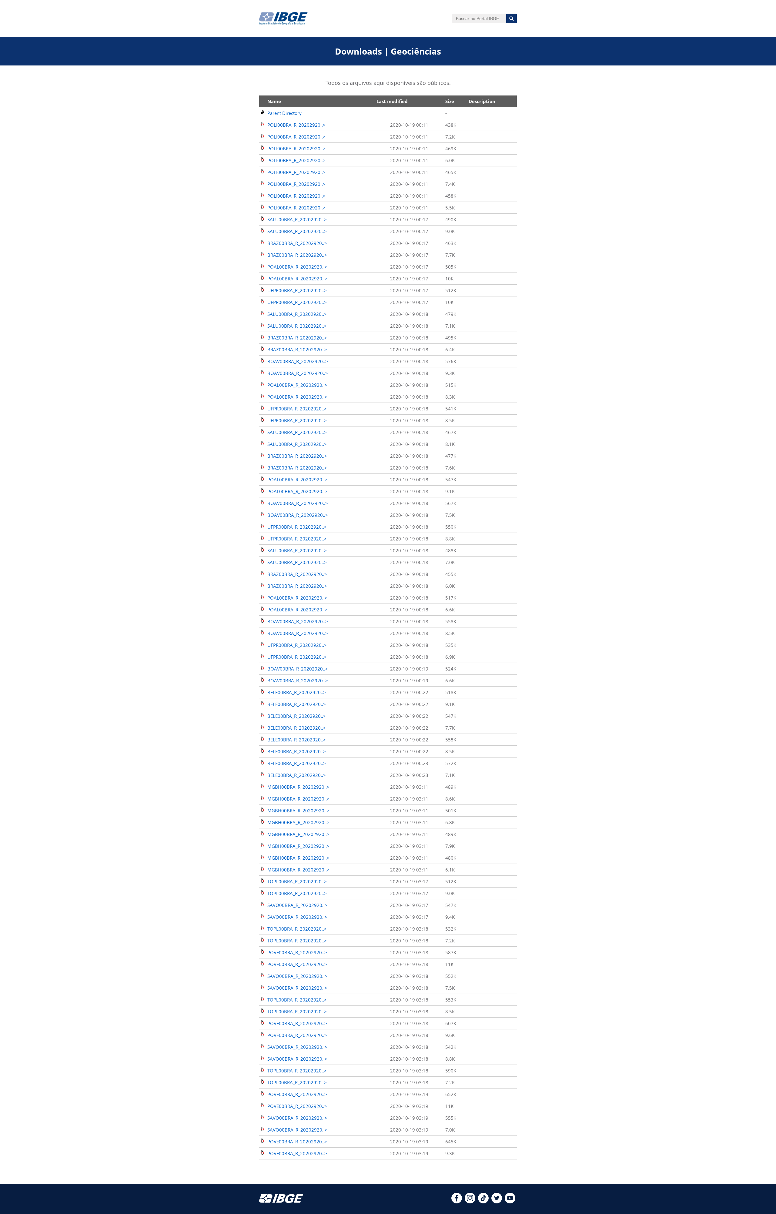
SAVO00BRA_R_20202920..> (297, 905)
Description (482, 101)
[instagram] (470, 1201)
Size (449, 101)
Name (274, 101)
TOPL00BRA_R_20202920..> (297, 881)
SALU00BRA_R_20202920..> (297, 219)
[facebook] (456, 1201)
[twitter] (496, 1201)
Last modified (392, 101)
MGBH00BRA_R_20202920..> (298, 787)
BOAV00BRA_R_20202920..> (297, 361)
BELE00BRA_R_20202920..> (296, 692)
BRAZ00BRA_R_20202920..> (297, 243)
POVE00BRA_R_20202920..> (297, 952)
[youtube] (510, 1201)
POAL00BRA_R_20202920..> (297, 267)
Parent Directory (284, 113)
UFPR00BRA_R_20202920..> (297, 290)
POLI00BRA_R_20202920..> (296, 125)
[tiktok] (483, 1201)
